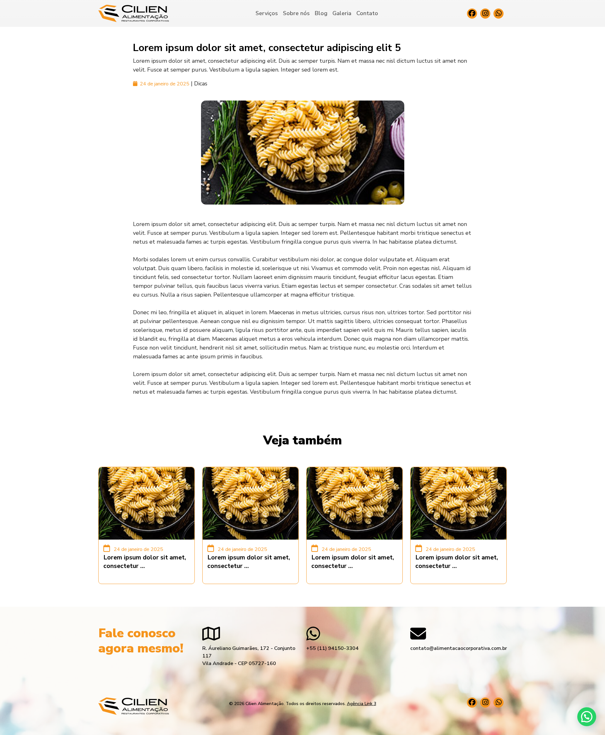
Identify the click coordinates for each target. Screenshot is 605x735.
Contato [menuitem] (367, 13)
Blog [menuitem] (321, 13)
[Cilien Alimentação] (133, 13)
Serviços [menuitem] (267, 13)
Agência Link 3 (361, 704)
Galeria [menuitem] (341, 13)
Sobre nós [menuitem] (296, 13)
